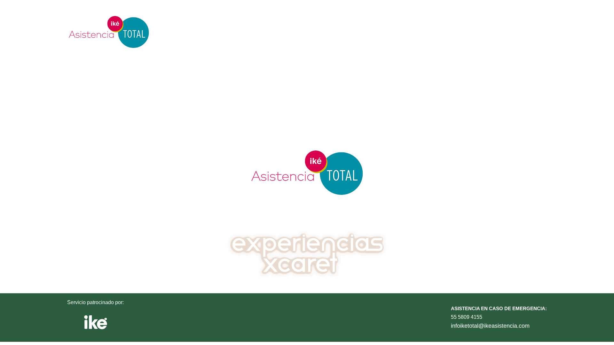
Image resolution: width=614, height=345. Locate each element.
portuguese (492, 31)
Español (301, 31)
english (393, 31)
